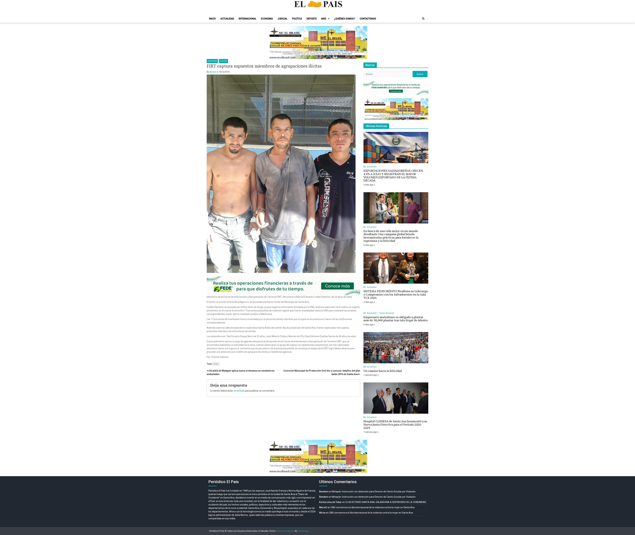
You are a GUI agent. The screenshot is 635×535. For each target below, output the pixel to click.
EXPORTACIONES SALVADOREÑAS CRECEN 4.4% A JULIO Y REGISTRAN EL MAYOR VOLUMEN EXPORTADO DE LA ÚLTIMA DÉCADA (393, 175)
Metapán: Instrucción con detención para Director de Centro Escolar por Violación (374, 491)
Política (297, 18)
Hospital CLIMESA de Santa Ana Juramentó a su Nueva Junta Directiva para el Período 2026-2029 (395, 424)
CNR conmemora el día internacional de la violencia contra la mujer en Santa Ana (373, 507)
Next (362, 42)
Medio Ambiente (387, 313)
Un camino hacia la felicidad (382, 371)
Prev (272, 42)
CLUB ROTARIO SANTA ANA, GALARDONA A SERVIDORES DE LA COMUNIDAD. (385, 502)
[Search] (423, 19)
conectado (239, 390)
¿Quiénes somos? (344, 18)
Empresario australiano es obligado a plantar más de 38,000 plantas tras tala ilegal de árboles (395, 318)
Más (323, 18)
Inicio (212, 18)
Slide (215, 364)
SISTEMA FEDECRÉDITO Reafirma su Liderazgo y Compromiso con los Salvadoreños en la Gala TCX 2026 (395, 294)
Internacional (247, 18)
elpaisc (213, 72)
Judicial (282, 18)
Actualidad (227, 18)
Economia (267, 18)
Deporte (312, 18)
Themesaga (303, 531)
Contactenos (368, 18)
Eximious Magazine (285, 531)
